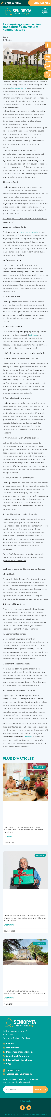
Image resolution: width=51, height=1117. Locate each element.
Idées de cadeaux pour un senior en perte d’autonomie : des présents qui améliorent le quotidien (25, 917)
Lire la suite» (9, 837)
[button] (45, 12)
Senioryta (28, 737)
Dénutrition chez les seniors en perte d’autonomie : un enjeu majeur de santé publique (23, 829)
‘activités (33, 335)
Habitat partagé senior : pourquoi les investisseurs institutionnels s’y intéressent (25, 992)
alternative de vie (18, 88)
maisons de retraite (29, 232)
